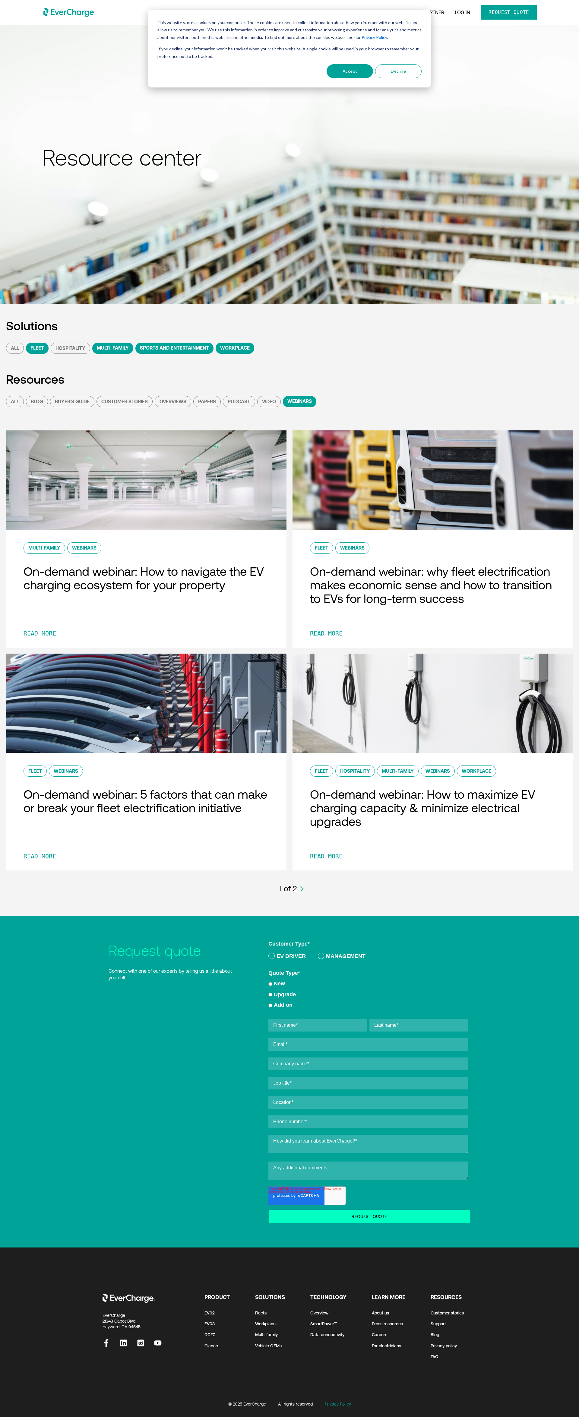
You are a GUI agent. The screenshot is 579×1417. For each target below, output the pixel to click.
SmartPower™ (323, 1323)
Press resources (387, 1323)
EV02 (209, 1313)
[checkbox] (368, 957)
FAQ (434, 1356)
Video (269, 401)
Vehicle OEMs (268, 1345)
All (15, 348)
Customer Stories (124, 401)
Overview (319, 1313)
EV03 (209, 1323)
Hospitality (70, 348)
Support (438, 1323)
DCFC (210, 1334)
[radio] (287, 957)
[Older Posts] (302, 889)
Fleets (261, 1313)
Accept (350, 71)
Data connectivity (327, 1334)
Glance (211, 1345)
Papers (207, 401)
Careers (379, 1334)
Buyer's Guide (72, 401)
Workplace (235, 347)
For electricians (386, 1345)
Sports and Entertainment (174, 347)
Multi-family (266, 1334)
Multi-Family (113, 347)
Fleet (37, 347)
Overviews (173, 401)
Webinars (299, 401)
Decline (398, 71)
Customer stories (447, 1313)
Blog (37, 401)
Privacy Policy (374, 37)
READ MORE (40, 633)
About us (380, 1313)
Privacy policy (444, 1345)
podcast (239, 401)
